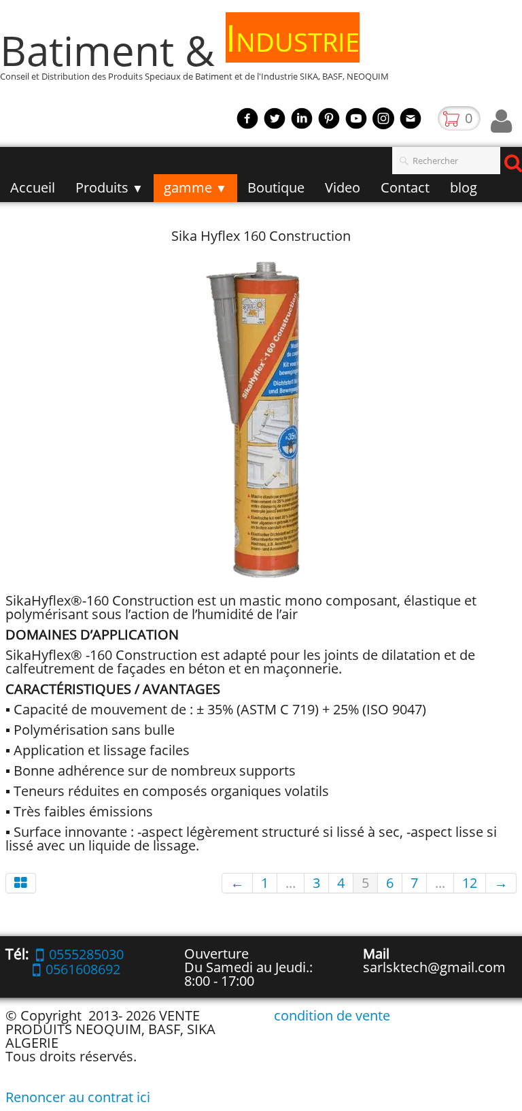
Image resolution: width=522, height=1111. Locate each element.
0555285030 (86, 954)
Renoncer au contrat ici (77, 1097)
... (290, 883)
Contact (405, 187)
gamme (195, 187)
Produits (109, 187)
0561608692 (83, 969)
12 (469, 883)
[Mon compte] (501, 121)
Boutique (275, 187)
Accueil (32, 187)
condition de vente (332, 1015)
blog (463, 187)
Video (342, 187)
